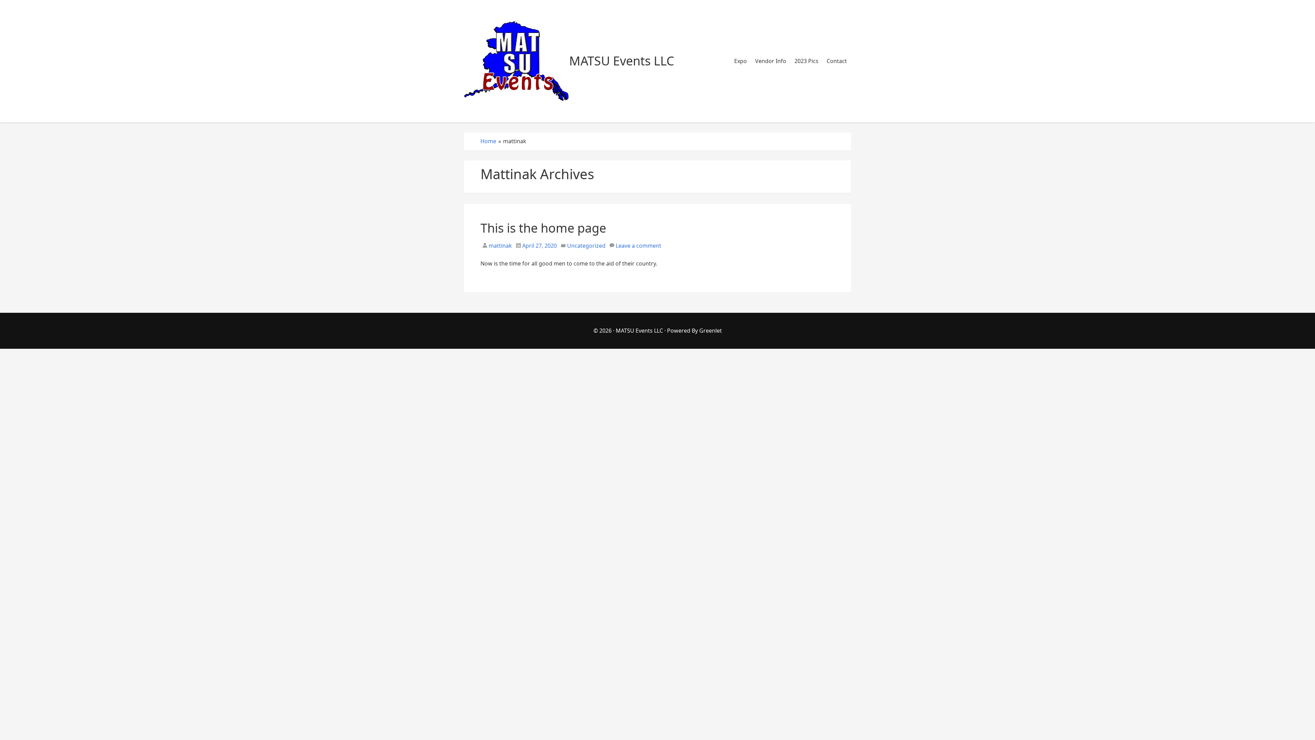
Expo (740, 61)
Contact (837, 61)
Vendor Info (770, 61)
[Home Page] (516, 61)
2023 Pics (806, 61)
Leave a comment (638, 245)
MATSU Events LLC (639, 330)
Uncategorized (586, 245)
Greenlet (710, 330)
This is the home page (543, 228)
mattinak (499, 245)
